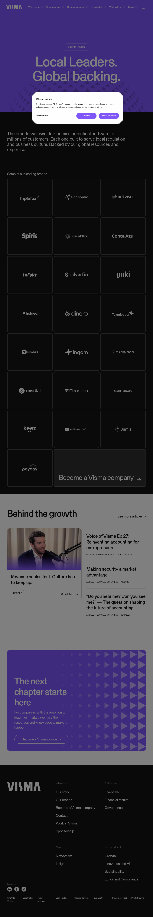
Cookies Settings (42, 115)
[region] (77, 108)
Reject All (86, 116)
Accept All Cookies (109, 116)
